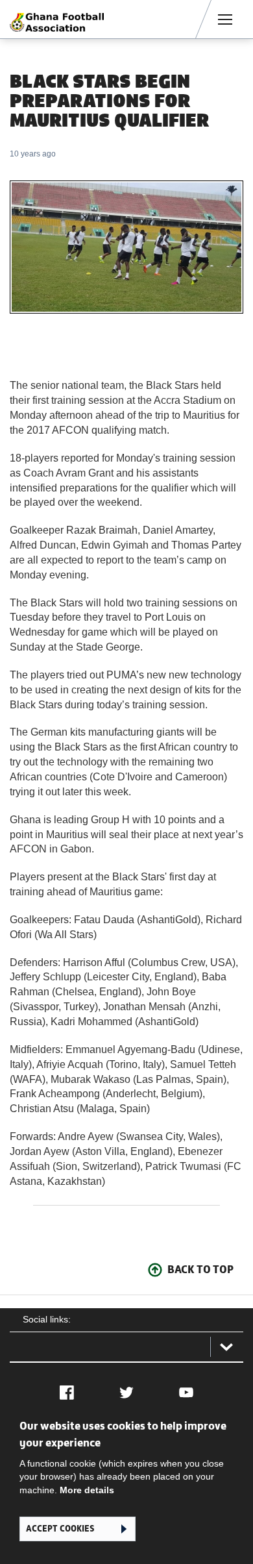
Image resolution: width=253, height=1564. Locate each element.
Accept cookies (60, 1528)
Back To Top (200, 1269)
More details (87, 1490)
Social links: (47, 1319)
